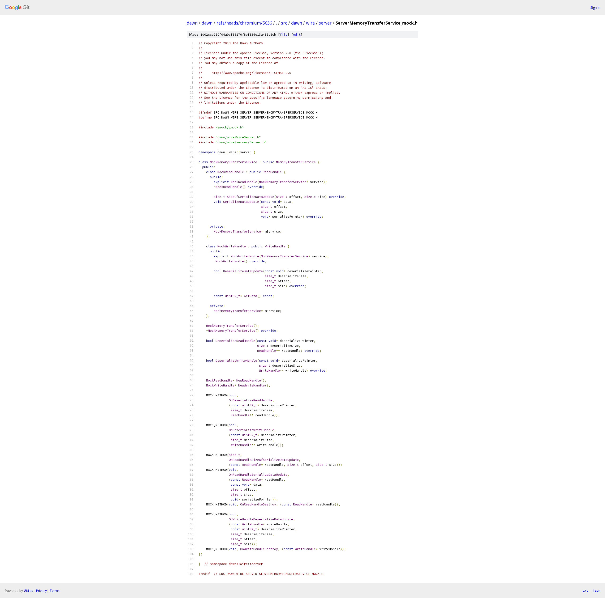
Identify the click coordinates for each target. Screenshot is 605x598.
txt (585, 590)
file (283, 35)
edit (297, 35)
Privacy (41, 590)
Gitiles (28, 590)
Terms (55, 590)
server (325, 23)
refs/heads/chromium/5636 (244, 23)
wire (310, 23)
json (596, 590)
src (284, 23)
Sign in (595, 7)
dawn (192, 23)
